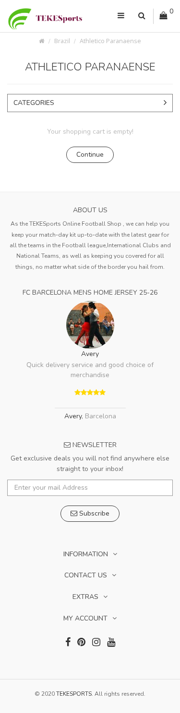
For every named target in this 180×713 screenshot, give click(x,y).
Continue (90, 154)
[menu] (121, 16)
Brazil (62, 41)
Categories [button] (33, 102)
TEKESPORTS (74, 694)
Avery (90, 353)
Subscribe (93, 513)
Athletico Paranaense (110, 41)
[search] (141, 16)
